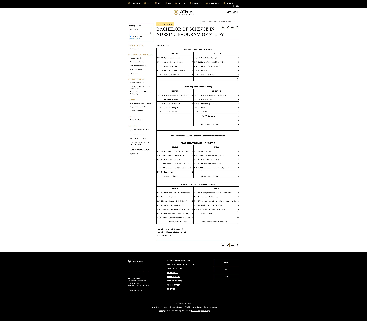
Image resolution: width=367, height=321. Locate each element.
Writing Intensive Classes (137, 135)
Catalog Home (134, 49)
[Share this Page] (227, 27)
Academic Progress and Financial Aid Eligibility (140, 93)
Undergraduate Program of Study (140, 103)
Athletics (182, 3)
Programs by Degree (136, 111)
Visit (160, 3)
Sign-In (236, 6)
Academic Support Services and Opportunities (140, 87)
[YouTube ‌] (148, 270)
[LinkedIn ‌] (144, 270)
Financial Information (136, 69)
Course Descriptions (136, 120)
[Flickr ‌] (140, 270)
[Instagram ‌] (133, 270)
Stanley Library (174, 269)
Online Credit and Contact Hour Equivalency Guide (140, 143)
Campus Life (134, 73)
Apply (149, 3)
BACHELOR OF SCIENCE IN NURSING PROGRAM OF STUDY (140, 149)
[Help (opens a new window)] (237, 27)
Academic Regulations (137, 82)
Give (170, 3)
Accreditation (173, 285)
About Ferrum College (137, 62)
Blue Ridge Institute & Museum (181, 265)
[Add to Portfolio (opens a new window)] (223, 27)
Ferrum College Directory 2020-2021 (139, 130)
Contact (171, 289)
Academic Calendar (136, 58)
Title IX (187, 307)
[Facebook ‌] (129, 270)
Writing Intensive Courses (138, 139)
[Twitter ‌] (136, 270)
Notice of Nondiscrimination (172, 307)
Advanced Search (134, 39)
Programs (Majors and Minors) (139, 107)
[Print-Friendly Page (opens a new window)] (232, 27)
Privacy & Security (210, 307)
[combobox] (220, 21)
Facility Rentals (174, 281)
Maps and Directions (135, 290)
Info (226, 269)
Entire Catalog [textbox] (134, 29)
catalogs (162, 311)
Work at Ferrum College (178, 261)
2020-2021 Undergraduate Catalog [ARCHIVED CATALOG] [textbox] (218, 21)
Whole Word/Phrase (137, 36)
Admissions (135, 3)
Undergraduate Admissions (138, 66)
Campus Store (173, 277)
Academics (231, 3)
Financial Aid (214, 3)
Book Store (172, 273)
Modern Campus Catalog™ (200, 311)
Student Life (197, 3)
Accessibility (156, 307)
